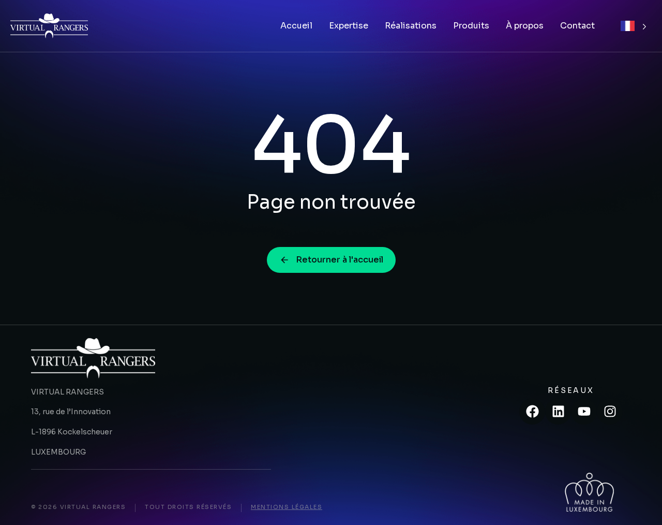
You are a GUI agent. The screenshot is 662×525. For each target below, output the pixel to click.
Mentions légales (286, 507)
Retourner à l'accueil (339, 259)
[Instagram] (610, 412)
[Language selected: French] (633, 26)
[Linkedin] (558, 412)
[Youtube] (584, 412)
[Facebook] (532, 412)
